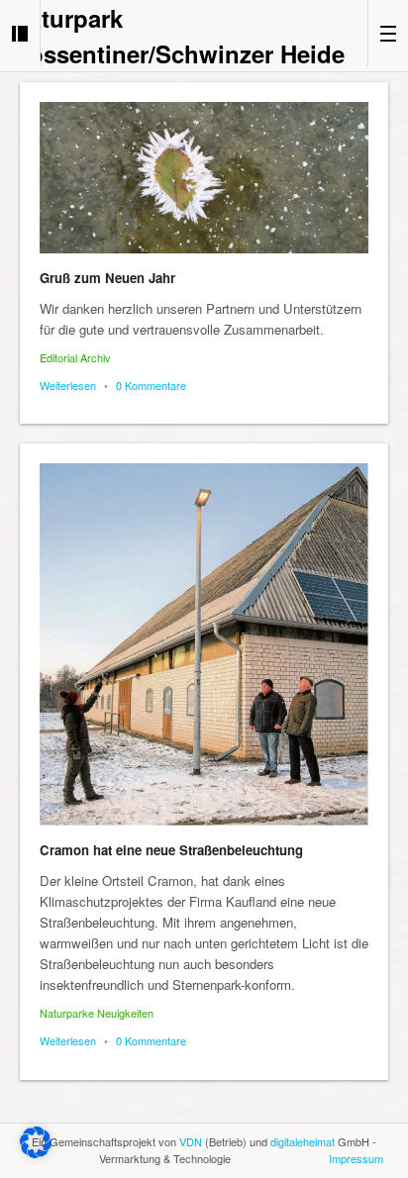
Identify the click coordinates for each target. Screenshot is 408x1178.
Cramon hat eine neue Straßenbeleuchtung (171, 849)
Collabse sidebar (20, 33)
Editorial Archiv (75, 357)
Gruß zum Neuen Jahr (107, 277)
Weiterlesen (68, 385)
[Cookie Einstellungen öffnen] (35, 1152)
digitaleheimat (302, 1141)
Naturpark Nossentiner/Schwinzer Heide (178, 35)
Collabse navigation (387, 33)
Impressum (356, 1158)
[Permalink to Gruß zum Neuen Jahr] (204, 177)
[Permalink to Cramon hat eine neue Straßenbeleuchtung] (204, 644)
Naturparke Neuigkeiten (96, 1013)
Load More (204, 1121)
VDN (190, 1141)
